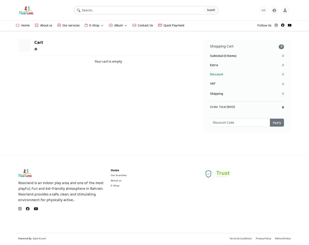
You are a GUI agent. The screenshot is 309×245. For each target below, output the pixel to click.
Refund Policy (283, 239)
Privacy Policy (263, 239)
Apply (277, 122)
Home (25, 26)
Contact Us (145, 26)
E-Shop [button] (94, 26)
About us (46, 26)
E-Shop (115, 185)
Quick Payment (174, 26)
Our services (71, 26)
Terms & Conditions (241, 239)
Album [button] (118, 26)
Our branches (119, 175)
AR (263, 10)
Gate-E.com (39, 239)
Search (211, 10)
